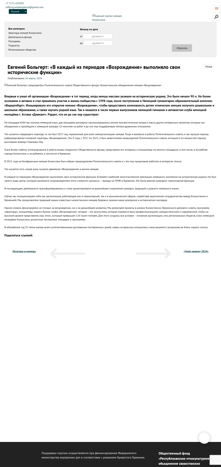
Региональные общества (22, 49)
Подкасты (14, 45)
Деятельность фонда (20, 37)
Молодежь (14, 41)
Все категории (16, 28)
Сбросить (182, 48)
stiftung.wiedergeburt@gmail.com (25, 7)
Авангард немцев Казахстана (25, 33)
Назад (208, 66)
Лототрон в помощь (24, 251)
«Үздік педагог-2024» (196, 251)
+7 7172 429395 (15, 3)
